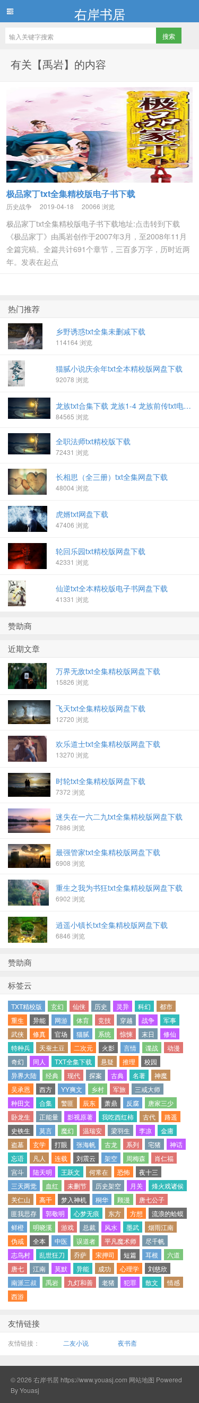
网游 (61, 1020)
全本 (39, 1240)
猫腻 (82, 1033)
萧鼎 (111, 1102)
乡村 (97, 1089)
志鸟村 (20, 1254)
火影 (108, 1047)
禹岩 (52, 1282)
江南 (39, 1268)
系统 (104, 1033)
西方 (45, 1089)
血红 (52, 1185)
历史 (100, 1006)
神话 (176, 1144)
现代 (73, 1075)
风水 (111, 1227)
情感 (173, 1282)
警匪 (67, 1102)
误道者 (86, 1240)
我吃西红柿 (118, 1116)
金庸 (167, 1130)
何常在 (98, 1171)
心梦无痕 (86, 1213)
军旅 (119, 1089)
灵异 (122, 1006)
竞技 (104, 1020)
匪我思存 (24, 1213)
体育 (82, 1020)
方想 (136, 1213)
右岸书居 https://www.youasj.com (80, 1379)
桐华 (102, 1199)
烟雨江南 (161, 1227)
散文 (151, 1282)
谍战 (151, 1047)
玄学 (39, 1144)
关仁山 (20, 1199)
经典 (52, 1075)
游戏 (67, 1227)
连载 (61, 1158)
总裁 (89, 1227)
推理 (129, 1061)
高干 (45, 1199)
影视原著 (80, 1116)
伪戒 (17, 1240)
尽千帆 (155, 1240)
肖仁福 (164, 1158)
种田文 (20, 1102)
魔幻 (67, 1130)
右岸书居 (99, 13)
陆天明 (42, 1171)
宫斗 (17, 1171)
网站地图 (140, 1379)
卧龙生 (20, 1116)
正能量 (48, 1116)
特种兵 (20, 1047)
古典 (117, 1075)
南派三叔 (24, 1282)
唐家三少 (161, 1102)
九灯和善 (80, 1282)
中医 (61, 1240)
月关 (136, 1185)
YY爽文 (71, 1089)
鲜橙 (17, 1227)
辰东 (89, 1102)
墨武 (132, 1227)
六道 (173, 1254)
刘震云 (86, 1158)
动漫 (173, 1047)
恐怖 (123, 1171)
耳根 (151, 1254)
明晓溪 (42, 1227)
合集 (45, 1102)
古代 (149, 1116)
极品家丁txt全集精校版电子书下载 (70, 193)
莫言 (45, 1130)
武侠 (17, 1033)
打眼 (61, 1144)
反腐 (132, 1102)
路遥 (171, 1116)
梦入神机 (73, 1199)
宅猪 (154, 1144)
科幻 (144, 1006)
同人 (39, 1061)
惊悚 (126, 1033)
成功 (104, 1268)
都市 (166, 1006)
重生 (17, 1020)
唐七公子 (152, 1199)
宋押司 (105, 1254)
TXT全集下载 (73, 1061)
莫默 (61, 1268)
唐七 (17, 1268)
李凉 (145, 1130)
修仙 (169, 1033)
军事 (169, 1020)
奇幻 (17, 1061)
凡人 (39, 1158)
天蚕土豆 (52, 1047)
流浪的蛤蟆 (168, 1213)
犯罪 (130, 1282)
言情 (130, 1047)
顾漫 (123, 1199)
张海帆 (86, 1144)
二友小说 (76, 1342)
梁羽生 (120, 1130)
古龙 (111, 1144)
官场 (61, 1033)
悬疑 (107, 1061)
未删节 (76, 1185)
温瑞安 (92, 1130)
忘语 (17, 1158)
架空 (111, 1158)
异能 (39, 1020)
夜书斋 (127, 1342)
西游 (17, 1296)
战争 (148, 1020)
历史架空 (108, 1185)
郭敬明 (55, 1213)
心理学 (129, 1268)
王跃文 (70, 1171)
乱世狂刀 (52, 1254)
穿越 (126, 1020)
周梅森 (135, 1158)
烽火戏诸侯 (168, 1185)
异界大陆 (24, 1075)
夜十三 (148, 1171)
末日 (148, 1033)
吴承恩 (20, 1089)
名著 (139, 1075)
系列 (132, 1144)
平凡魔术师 (120, 1240)
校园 (150, 1061)
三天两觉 (24, 1185)
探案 (95, 1075)
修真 (39, 1033)
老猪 (108, 1282)
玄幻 (57, 1006)
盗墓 (17, 1144)
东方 (114, 1213)
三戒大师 (147, 1089)
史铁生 (20, 1130)
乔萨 (80, 1254)
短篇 (130, 1254)
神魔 (160, 1075)
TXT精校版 (26, 1006)
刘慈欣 (157, 1268)
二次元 (83, 1047)
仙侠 (79, 1006)
